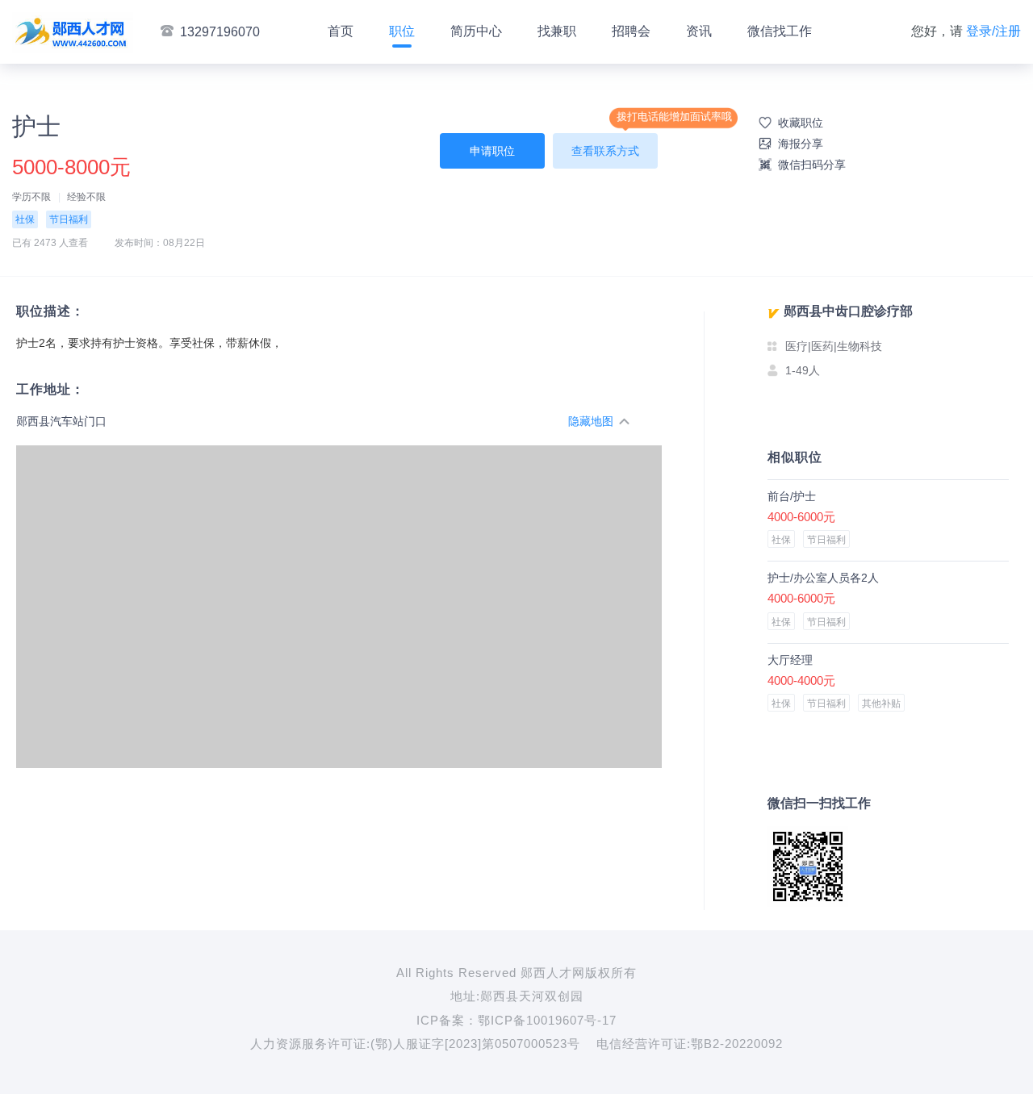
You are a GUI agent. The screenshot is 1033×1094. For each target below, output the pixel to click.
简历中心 (476, 31)
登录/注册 (993, 31)
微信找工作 (779, 31)
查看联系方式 (605, 150)
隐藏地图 (590, 421)
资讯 (699, 31)
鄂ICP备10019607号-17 (547, 1020)
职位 (402, 31)
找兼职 (556, 31)
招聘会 (631, 31)
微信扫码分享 (812, 164)
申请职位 (492, 150)
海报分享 (800, 143)
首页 (340, 31)
